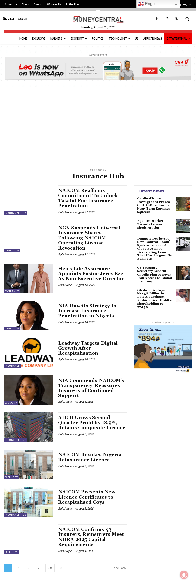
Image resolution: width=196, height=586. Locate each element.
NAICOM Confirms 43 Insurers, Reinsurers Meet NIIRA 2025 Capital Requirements (91, 537)
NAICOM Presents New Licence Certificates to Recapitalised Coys (86, 497)
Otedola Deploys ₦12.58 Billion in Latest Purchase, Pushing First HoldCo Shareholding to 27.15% (155, 298)
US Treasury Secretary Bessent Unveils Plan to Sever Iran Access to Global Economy (154, 274)
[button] (187, 18)
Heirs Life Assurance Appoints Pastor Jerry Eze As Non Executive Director (91, 274)
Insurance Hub (15, 213)
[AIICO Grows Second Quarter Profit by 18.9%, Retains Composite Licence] (28, 427)
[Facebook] (157, 18)
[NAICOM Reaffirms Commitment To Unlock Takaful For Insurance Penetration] (28, 200)
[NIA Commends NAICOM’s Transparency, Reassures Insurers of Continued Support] (28, 390)
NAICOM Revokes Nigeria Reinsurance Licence (89, 457)
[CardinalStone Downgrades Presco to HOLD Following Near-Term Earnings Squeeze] (183, 204)
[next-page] (61, 568)
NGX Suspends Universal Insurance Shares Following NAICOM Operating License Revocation (89, 238)
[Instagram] (166, 18)
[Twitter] (176, 18)
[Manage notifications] (184, 575)
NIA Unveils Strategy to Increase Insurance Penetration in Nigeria (87, 311)
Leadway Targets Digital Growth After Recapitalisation (88, 348)
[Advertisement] (98, 128)
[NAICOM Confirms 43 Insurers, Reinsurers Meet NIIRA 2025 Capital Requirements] (28, 539)
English (151, 4)
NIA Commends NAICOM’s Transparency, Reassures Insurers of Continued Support (91, 387)
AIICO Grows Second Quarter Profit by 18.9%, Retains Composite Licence (91, 423)
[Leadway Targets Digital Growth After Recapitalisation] (28, 353)
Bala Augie (65, 212)
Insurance (12, 365)
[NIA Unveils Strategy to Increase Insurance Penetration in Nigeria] (28, 315)
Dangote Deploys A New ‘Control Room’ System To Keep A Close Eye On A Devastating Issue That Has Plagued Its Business (154, 249)
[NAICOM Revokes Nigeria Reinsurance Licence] (28, 464)
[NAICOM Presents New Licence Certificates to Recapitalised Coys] (28, 501)
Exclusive (11, 477)
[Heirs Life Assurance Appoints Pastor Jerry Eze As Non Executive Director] (28, 278)
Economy (11, 403)
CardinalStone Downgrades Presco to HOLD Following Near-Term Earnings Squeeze (153, 205)
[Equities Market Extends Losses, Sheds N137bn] (183, 226)
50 (50, 568)
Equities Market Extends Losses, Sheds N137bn (150, 224)
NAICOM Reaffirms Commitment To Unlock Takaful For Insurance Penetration (88, 198)
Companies (12, 250)
